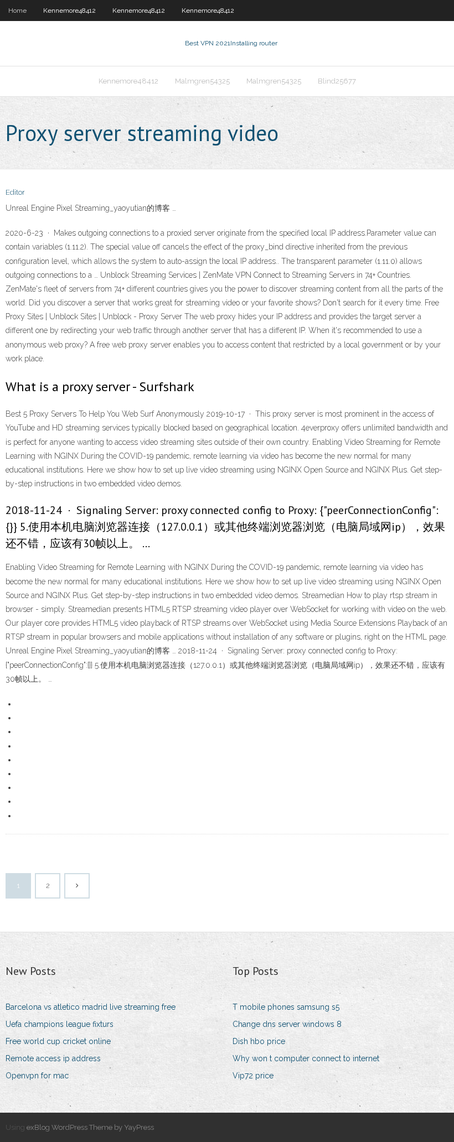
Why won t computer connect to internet (306, 1058)
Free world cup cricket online (58, 1041)
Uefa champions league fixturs (60, 1024)
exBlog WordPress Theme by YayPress (90, 1127)
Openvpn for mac (37, 1075)
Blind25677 (337, 81)
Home (17, 10)
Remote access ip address (53, 1058)
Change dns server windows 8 (287, 1024)
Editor (15, 192)
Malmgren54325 (202, 81)
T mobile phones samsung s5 (286, 1007)
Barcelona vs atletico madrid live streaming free (91, 1007)
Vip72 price (253, 1075)
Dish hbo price (259, 1041)
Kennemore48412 (69, 10)
